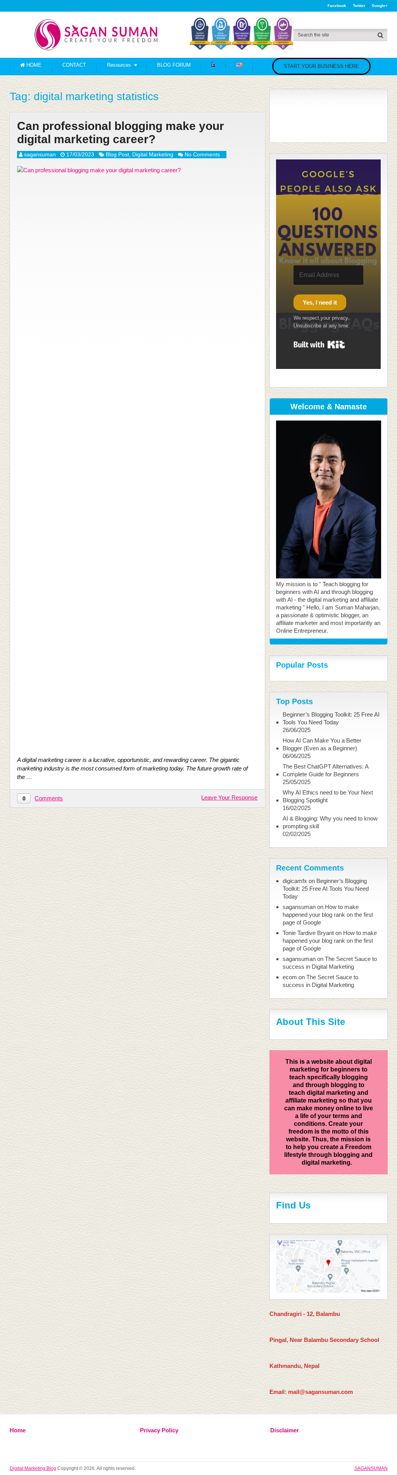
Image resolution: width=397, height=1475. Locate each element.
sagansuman (40, 154)
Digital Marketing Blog (33, 1468)
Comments (49, 798)
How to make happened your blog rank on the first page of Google (328, 915)
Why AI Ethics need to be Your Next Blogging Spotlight (328, 796)
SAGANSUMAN (371, 1468)
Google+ (380, 6)
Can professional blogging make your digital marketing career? (120, 132)
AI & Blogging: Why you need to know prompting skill (330, 822)
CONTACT (74, 65)
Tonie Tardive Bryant (308, 933)
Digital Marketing (152, 154)
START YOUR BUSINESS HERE (321, 66)
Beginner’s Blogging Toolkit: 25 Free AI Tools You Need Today (331, 718)
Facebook (337, 6)
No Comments (202, 154)
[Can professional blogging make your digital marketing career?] (137, 457)
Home (18, 1430)
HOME (33, 65)
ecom (290, 977)
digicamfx (295, 881)
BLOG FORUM (174, 65)
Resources (119, 65)
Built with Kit (319, 344)
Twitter (359, 6)
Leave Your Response (229, 797)
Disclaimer (284, 1430)
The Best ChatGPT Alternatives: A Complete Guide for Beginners (325, 770)
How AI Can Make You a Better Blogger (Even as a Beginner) (322, 744)
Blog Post (117, 154)
